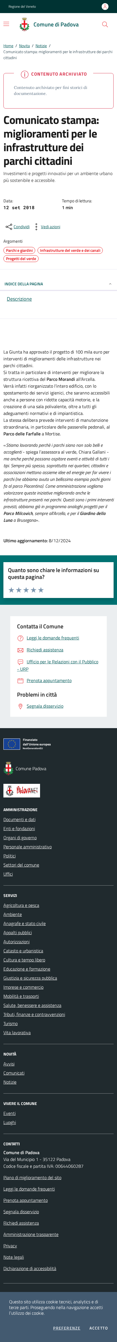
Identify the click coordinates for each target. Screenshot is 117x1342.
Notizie (41, 46)
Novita (24, 46)
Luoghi (9, 1122)
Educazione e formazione (26, 968)
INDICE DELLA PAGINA (24, 284)
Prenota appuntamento (25, 1200)
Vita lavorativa (17, 1032)
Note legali (13, 1257)
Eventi (9, 1113)
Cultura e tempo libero (24, 959)
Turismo (10, 1023)
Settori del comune (21, 864)
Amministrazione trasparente (30, 1234)
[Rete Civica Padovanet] (58, 790)
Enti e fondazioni (19, 828)
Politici (9, 855)
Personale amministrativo (27, 846)
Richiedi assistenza (21, 1223)
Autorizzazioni (16, 941)
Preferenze (66, 1328)
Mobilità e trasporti (21, 996)
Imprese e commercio (23, 987)
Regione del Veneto (22, 6)
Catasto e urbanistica (23, 950)
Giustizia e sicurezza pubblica (30, 978)
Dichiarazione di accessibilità (29, 1268)
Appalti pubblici (17, 932)
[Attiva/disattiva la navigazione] (6, 23)
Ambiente (12, 914)
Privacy (10, 1245)
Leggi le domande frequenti (29, 1188)
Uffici (8, 874)
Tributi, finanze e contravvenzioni (34, 1014)
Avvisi (8, 1063)
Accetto (98, 1328)
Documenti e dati (19, 819)
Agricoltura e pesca (21, 905)
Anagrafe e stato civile (24, 923)
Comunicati (13, 1072)
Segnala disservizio (21, 1211)
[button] (105, 24)
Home (8, 46)
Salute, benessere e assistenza (32, 1005)
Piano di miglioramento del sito (32, 1177)
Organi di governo (20, 837)
